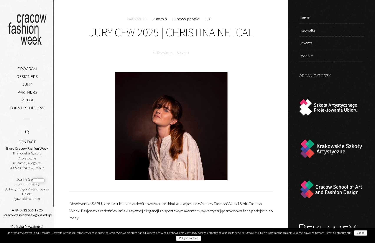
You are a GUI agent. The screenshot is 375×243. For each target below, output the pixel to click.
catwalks (308, 30)
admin (161, 19)
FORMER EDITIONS (27, 108)
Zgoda (361, 233)
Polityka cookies (188, 238)
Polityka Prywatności (27, 226)
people (193, 19)
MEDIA (27, 100)
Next (181, 53)
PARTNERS (27, 92)
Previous (164, 53)
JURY (27, 84)
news (181, 19)
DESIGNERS (27, 77)
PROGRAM (27, 69)
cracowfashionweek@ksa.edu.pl (28, 215)
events (306, 42)
